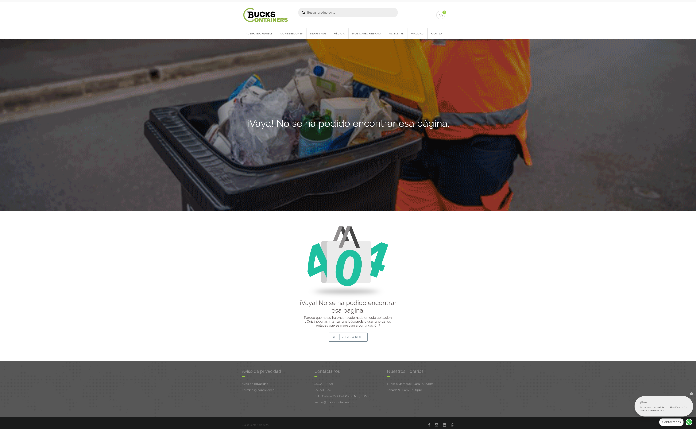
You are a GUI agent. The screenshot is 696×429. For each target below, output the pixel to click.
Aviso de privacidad (255, 384)
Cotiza (436, 33)
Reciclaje (396, 33)
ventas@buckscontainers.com (335, 402)
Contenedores (291, 33)
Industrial (318, 33)
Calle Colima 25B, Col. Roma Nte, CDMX (341, 396)
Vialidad (417, 33)
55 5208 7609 (323, 384)
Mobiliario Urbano (366, 33)
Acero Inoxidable (259, 33)
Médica (339, 33)
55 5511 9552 (322, 390)
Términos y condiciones (258, 390)
